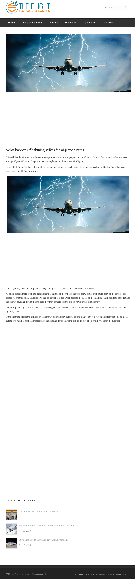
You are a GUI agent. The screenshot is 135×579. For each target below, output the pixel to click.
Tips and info (90, 22)
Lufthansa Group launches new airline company (43, 539)
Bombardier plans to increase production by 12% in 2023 (48, 525)
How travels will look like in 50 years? (38, 511)
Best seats (70, 22)
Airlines (54, 22)
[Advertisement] (68, 118)
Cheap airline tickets (32, 22)
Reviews (108, 22)
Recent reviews (121, 574)
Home (11, 22)
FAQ (81, 574)
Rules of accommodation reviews (99, 574)
